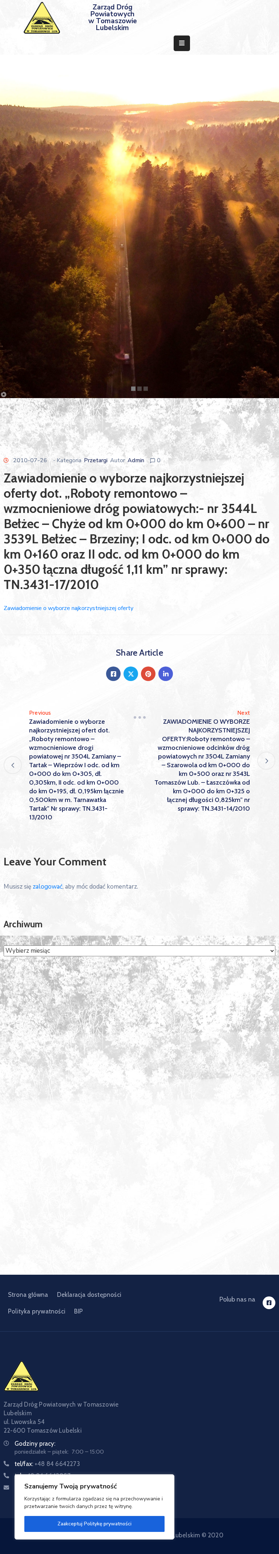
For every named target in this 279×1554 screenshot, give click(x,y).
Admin (136, 460)
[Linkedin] (165, 674)
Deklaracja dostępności (89, 1294)
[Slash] (139, 717)
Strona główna (28, 1294)
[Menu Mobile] (182, 43)
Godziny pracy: (35, 1443)
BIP (78, 1311)
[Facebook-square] (269, 1302)
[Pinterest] (148, 674)
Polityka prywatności (36, 1311)
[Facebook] (113, 674)
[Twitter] (131, 674)
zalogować (47, 886)
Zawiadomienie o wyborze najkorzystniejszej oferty (68, 608)
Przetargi (96, 460)
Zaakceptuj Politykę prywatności (94, 1523)
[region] (94, 1507)
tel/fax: (47, 1463)
